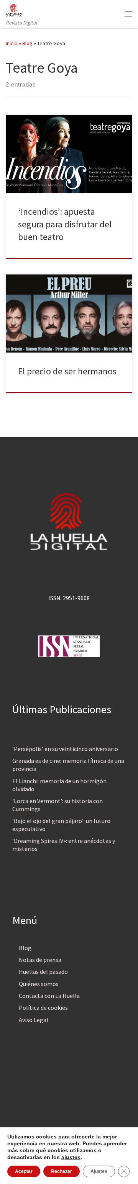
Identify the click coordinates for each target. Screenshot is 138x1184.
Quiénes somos (39, 984)
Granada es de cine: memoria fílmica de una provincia (68, 764)
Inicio (12, 43)
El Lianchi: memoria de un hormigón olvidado (59, 785)
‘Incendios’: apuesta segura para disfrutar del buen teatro (65, 224)
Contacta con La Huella (49, 995)
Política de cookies (43, 1007)
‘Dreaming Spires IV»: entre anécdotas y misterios (63, 844)
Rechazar (61, 1171)
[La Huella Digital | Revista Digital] (14, 9)
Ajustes (98, 1171)
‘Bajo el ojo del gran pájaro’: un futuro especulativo (61, 825)
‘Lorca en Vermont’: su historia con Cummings (57, 805)
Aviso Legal (33, 1020)
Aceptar (24, 1171)
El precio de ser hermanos (67, 371)
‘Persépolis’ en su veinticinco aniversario (65, 749)
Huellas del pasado (43, 971)
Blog (27, 43)
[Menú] (128, 13)
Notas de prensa (40, 960)
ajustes (70, 1157)
